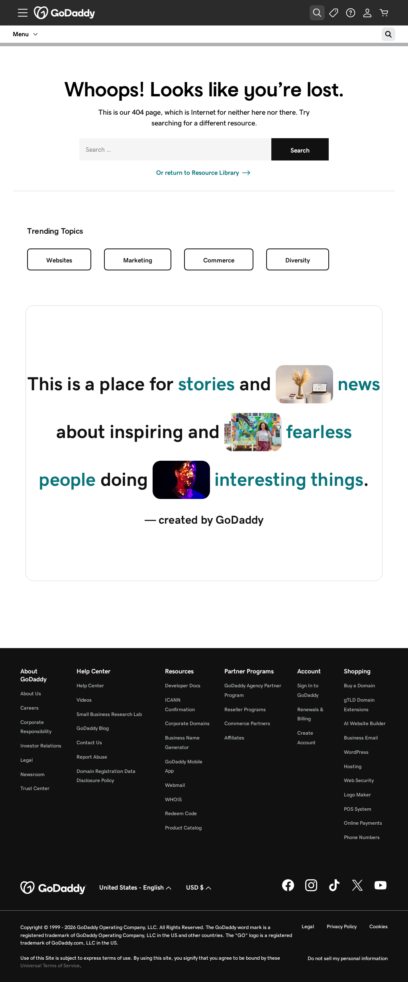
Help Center (90, 686)
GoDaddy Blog (92, 728)
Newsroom (32, 774)
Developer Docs (182, 686)
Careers (29, 708)
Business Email (361, 738)
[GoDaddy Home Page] (53, 888)
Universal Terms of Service (50, 965)
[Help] (350, 12)
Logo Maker (357, 795)
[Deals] (333, 12)
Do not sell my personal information (348, 958)
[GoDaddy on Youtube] (380, 890)
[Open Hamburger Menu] (19, 13)
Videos (84, 700)
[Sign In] (367, 12)
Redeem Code (181, 813)
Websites (59, 260)
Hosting (352, 766)
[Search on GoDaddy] (388, 34)
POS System (357, 809)
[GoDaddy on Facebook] (288, 890)
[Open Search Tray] (317, 12)
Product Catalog (183, 828)
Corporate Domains (187, 723)
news (359, 383)
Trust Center (34, 788)
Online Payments (363, 823)
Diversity (297, 260)
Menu (21, 34)
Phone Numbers (362, 837)
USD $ (195, 887)
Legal (26, 760)
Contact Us (89, 742)
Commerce (218, 260)
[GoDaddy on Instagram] (311, 890)
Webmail (175, 785)
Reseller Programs (245, 709)
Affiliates (234, 738)
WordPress (356, 752)
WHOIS (173, 799)
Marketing (137, 260)
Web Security (359, 780)
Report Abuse (91, 757)
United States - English (131, 887)
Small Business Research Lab (109, 714)
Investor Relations (40, 746)
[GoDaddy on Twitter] (357, 890)
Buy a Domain (359, 686)
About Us (30, 693)
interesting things (288, 479)
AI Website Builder (365, 723)
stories (206, 383)
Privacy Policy (342, 926)
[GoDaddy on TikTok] (334, 890)
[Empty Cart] (384, 12)
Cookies (378, 926)
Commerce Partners (247, 723)
